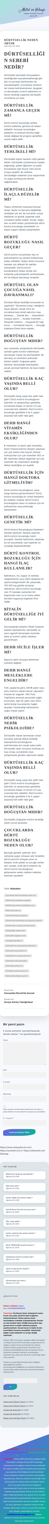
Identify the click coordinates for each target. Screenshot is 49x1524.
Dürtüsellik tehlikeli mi (14, 966)
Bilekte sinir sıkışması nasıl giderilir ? (20, 1174)
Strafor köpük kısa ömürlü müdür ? (19, 1198)
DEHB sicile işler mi (13, 910)
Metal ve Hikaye (33, 10)
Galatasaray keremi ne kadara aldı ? (20, 1257)
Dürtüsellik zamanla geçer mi (17, 971)
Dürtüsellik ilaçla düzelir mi (16, 951)
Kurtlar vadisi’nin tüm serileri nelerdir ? (21, 1233)
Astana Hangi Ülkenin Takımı (14, 1402)
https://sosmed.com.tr (11, 1150)
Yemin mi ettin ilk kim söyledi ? (17, 1269)
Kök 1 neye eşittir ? (13, 1221)
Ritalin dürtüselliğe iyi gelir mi (17, 976)
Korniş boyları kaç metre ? (16, 1281)
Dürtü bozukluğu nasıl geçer (16, 915)
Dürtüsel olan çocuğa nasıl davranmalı (20, 926)
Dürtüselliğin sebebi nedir (15, 931)
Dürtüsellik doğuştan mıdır (15, 936)
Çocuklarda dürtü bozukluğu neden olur (21, 895)
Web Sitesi (7, 1094)
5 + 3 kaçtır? (8, 1118)
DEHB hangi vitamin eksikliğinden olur (20, 905)
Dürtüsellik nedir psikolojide (16, 961)
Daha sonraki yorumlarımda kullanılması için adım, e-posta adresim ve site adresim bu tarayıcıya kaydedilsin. (24, 1110)
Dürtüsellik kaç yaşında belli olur (18, 956)
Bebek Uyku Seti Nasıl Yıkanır (14, 1418)
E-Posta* (6, 1082)
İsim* (5, 1070)
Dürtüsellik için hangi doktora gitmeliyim (21, 946)
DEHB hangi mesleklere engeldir (18, 900)
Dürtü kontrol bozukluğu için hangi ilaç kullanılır (24, 920)
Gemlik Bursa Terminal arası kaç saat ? (21, 1209)
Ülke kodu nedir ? (12, 1186)
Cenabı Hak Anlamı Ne (12, 1410)
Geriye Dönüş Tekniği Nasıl (18, 1002)
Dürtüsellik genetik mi (14, 941)
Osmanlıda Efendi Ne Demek (19, 993)
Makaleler (15, 888)
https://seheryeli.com (34, 1150)
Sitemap (4, 1153)
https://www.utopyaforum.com (16, 1147)
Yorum (5, 1040)
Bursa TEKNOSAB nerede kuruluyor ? (20, 1245)
